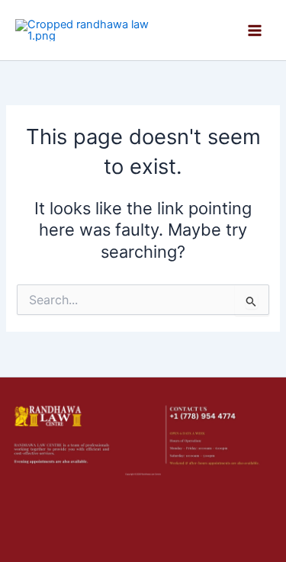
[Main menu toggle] (255, 30)
